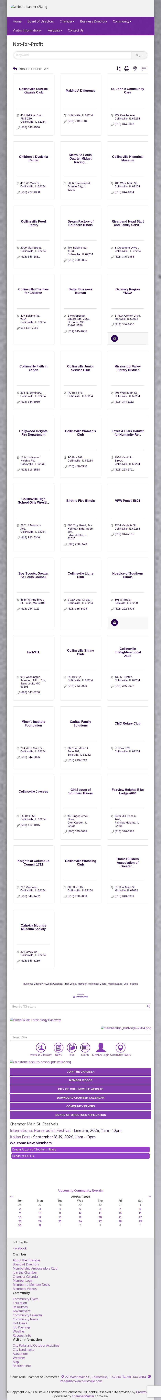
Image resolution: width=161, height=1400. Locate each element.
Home (17, 21)
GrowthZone (145, 1392)
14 (120, 1213)
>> (149, 1196)
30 (19, 1225)
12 (80, 1213)
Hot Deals (70, 983)
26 (80, 1221)
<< (11, 1196)
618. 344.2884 (136, 1377)
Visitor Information (26, 30)
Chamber (66, 21)
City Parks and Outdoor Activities (36, 1345)
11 (60, 1213)
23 (19, 1221)
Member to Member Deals (31, 1285)
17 (40, 1217)
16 (19, 1217)
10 (39, 1213)
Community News (25, 1319)
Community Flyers (25, 1299)
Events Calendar (54, 983)
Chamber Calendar (25, 1277)
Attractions (20, 1354)
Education (20, 1303)
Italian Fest (20, 1136)
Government (21, 1311)
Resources (20, 1307)
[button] (15, 69)
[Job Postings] (114, 340)
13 (100, 1213)
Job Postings (131, 983)
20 (100, 1217)
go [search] (140, 55)
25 (60, 1221)
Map (16, 1362)
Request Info (22, 1335)
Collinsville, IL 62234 (93, 1377)
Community (121, 21)
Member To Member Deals (92, 983)
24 (40, 1221)
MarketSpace (115, 983)
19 (80, 1217)
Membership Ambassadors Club (35, 1268)
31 (40, 1225)
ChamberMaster (83, 1396)
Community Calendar (27, 1315)
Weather (19, 1331)
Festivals (54, 30)
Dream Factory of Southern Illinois (34, 1149)
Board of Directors (40, 21)
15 (140, 1213)
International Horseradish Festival (40, 1130)
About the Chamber (26, 1260)
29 (140, 1221)
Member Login (23, 1280)
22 (140, 1217)
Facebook (20, 1248)
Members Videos (25, 1289)
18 (60, 1217)
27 (100, 1221)
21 (120, 1217)
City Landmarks (23, 1350)
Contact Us (75, 30)
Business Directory (93, 21)
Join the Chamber (25, 1272)
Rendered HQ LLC (23, 1156)
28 (120, 1221)
